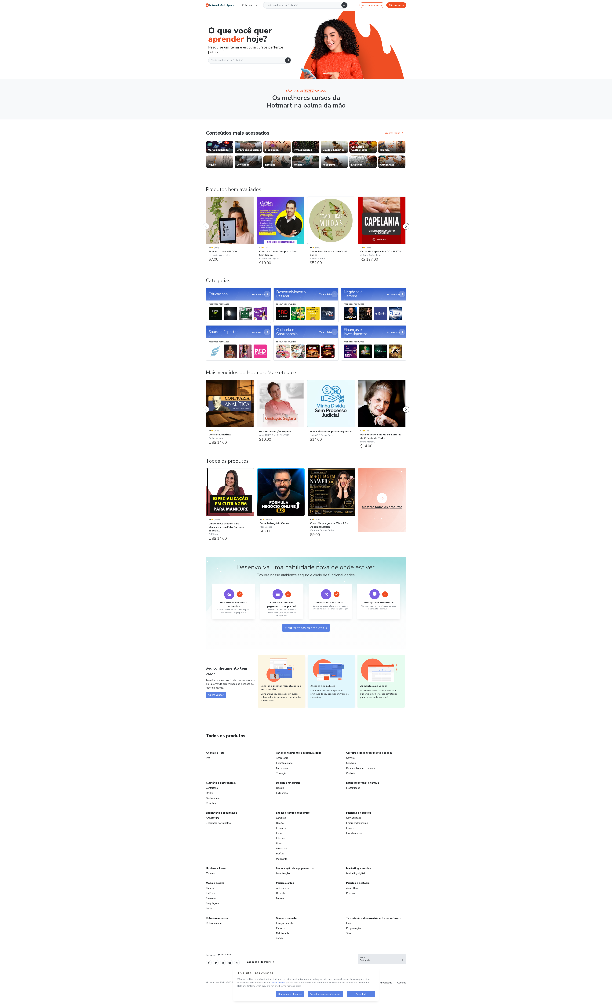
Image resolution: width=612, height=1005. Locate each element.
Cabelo (210, 888)
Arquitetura (212, 818)
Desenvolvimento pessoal (361, 768)
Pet (208, 758)
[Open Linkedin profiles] (222, 962)
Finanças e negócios (358, 813)
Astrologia (282, 758)
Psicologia (282, 858)
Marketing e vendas (358, 868)
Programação (353, 928)
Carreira (350, 758)
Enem (279, 833)
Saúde (279, 938)
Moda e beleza (215, 883)
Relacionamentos (217, 918)
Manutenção (283, 873)
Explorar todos (391, 133)
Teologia (281, 773)
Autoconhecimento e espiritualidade (298, 753)
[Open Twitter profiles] (215, 962)
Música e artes (285, 883)
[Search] (344, 5)
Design (280, 788)
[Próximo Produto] (406, 223)
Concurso (281, 818)
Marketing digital (355, 873)
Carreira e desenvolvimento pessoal (369, 753)
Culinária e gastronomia (221, 783)
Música (280, 898)
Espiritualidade (284, 763)
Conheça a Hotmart (259, 962)
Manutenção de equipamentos (295, 868)
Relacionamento (215, 923)
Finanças (351, 828)
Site (348, 933)
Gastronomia (213, 798)
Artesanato (282, 888)
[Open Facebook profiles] (209, 962)
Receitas (211, 803)
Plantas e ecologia (357, 883)
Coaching (351, 763)
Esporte (280, 928)
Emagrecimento (285, 923)
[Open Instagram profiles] (236, 962)
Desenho (281, 893)
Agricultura (352, 888)
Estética (210, 893)
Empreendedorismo (357, 823)
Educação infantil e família (362, 783)
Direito (280, 823)
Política (280, 853)
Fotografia (282, 793)
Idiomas (280, 838)
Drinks (209, 793)
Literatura (281, 848)
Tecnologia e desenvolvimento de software (373, 918)
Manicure (211, 898)
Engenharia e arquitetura (221, 813)
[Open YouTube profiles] (229, 962)
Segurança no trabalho (218, 823)
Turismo (210, 873)
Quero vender (215, 695)
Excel (349, 923)
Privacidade (385, 982)
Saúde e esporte (286, 918)
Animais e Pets (215, 753)
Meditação (282, 768)
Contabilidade (353, 818)
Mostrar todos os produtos (304, 628)
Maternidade (353, 788)
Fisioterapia (282, 933)
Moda (209, 908)
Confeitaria (212, 788)
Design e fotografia (288, 783)
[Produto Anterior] (206, 223)
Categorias (248, 5)
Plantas (350, 893)
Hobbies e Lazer (216, 868)
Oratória (350, 773)
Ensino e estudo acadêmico (293, 813)
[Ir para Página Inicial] (220, 5)
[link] (219, 147)
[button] (382, 959)
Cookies (401, 982)
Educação (281, 828)
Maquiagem (212, 903)
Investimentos (354, 833)
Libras (279, 843)
